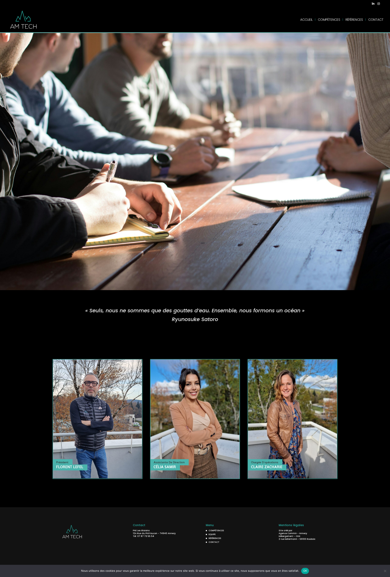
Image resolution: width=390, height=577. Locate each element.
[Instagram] (378, 4)
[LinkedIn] (373, 4)
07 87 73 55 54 (145, 536)
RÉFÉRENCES (354, 20)
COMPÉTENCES (329, 20)
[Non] (385, 571)
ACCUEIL (306, 20)
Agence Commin (288, 533)
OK (305, 570)
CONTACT (376, 20)
